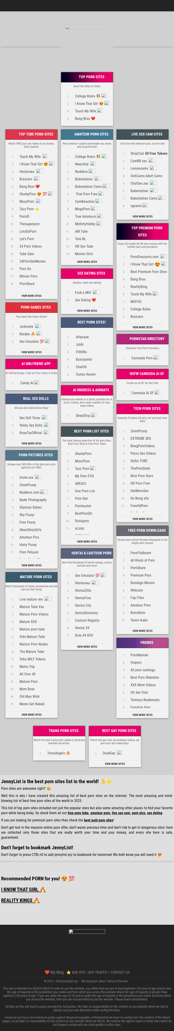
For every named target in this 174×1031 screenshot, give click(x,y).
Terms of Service (117, 981)
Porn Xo (25, 268)
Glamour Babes (30, 507)
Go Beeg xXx (139, 498)
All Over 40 (27, 674)
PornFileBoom (140, 553)
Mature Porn (28, 681)
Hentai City (83, 605)
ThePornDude (140, 468)
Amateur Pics (29, 537)
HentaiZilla (83, 590)
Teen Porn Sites (147, 408)
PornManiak (139, 655)
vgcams (136, 205)
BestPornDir (83, 513)
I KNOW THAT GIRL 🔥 (23, 889)
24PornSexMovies (32, 261)
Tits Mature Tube (31, 651)
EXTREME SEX (140, 438)
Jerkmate (26, 326)
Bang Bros (137, 279)
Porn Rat (81, 498)
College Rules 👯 (88, 96)
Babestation (84, 179)
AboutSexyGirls (30, 529)
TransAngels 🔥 (58, 753)
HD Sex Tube (84, 246)
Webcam (136, 590)
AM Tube (81, 231)
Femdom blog (140, 707)
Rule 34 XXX (84, 635)
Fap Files (137, 597)
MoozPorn (27, 201)
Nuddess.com (29, 492)
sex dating (154, 813)
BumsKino (137, 612)
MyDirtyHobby (85, 224)
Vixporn (136, 662)
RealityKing (138, 286)
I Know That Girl (145, 264)
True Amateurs (85, 216)
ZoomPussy (138, 431)
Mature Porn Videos (33, 614)
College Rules (140, 309)
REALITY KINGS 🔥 (20, 900)
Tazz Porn (82, 468)
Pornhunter (83, 506)
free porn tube (78, 813)
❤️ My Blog (54, 972)
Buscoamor (83, 359)
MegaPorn (82, 209)
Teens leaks (139, 620)
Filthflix (81, 352)
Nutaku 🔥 (27, 334)
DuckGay (109, 753)
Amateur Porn (140, 605)
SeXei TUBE (138, 461)
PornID (24, 216)
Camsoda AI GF (142, 393)
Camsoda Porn (141, 358)
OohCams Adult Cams (146, 176)
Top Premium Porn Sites (146, 231)
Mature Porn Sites (35, 577)
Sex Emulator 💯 (31, 341)
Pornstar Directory (146, 339)
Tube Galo (26, 253)
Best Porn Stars (141, 475)
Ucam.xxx (26, 477)
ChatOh (81, 367)
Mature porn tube (32, 629)
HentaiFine (83, 598)
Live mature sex (31, 599)
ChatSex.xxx (139, 183)
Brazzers (26, 179)
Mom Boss (27, 689)
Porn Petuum (29, 552)
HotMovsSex (139, 490)
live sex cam (121, 813)
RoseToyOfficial (31, 432)
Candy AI (26, 383)
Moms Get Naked (31, 704)
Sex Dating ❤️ (85, 300)
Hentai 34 (82, 627)
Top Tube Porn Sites (35, 134)
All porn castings (142, 670)
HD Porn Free (140, 483)
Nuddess (81, 171)
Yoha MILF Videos (32, 659)
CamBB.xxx (139, 161)
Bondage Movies (142, 582)
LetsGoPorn (27, 231)
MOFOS (135, 301)
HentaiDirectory (86, 613)
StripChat (148, 153)
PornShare (27, 283)
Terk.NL (80, 239)
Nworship (82, 164)
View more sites (31, 295)
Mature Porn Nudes (33, 644)
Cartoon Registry (87, 620)
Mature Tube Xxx (31, 606)
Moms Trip (27, 666)
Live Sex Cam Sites (146, 134)
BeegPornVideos (142, 446)
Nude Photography (33, 499)
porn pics (138, 813)
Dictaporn (82, 521)
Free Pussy (27, 522)
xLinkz (79, 528)
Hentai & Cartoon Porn (91, 553)
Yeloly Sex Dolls (31, 425)
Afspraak (82, 337)
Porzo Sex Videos (143, 453)
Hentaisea (27, 171)
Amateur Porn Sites (91, 134)
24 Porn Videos (30, 246)
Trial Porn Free (86, 194)
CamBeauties (84, 201)
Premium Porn (140, 575)
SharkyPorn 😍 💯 (33, 194)
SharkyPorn (83, 453)
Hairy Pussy (28, 544)
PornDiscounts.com (145, 256)
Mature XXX (28, 621)
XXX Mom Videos (143, 685)
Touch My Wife (85, 111)
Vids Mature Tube (32, 636)
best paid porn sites (98, 820)
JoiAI (79, 344)
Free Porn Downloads (146, 530)
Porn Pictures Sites (35, 455)
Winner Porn (28, 276)
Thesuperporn (29, 224)
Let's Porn (26, 239)
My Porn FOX (84, 476)
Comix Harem (85, 374)
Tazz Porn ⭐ (29, 209)
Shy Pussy (26, 514)
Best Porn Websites (144, 677)
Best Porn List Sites (91, 431)
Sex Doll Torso (30, 417)
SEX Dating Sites (91, 273)
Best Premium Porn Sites (148, 271)
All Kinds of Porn (142, 560)
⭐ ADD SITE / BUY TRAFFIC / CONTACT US (98, 972)
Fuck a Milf (83, 292)
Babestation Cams (88, 186)
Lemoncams (139, 168)
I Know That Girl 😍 (89, 103)
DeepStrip (82, 415)
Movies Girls (84, 253)
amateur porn (100, 813)
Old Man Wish (29, 696)
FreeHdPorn (139, 505)
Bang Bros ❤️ (85, 118)
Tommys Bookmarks (145, 700)
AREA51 (81, 483)
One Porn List (85, 491)
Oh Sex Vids (139, 692)
